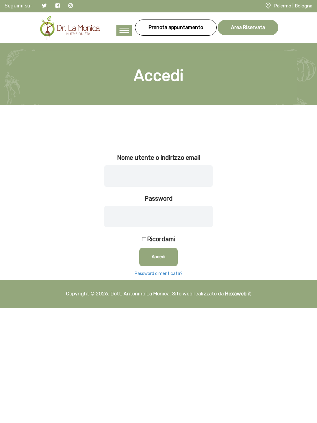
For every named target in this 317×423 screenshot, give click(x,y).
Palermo (282, 6)
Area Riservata (248, 27)
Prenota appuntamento (176, 27)
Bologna (303, 6)
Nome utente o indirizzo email (158, 157)
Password (159, 198)
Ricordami (161, 239)
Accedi (158, 256)
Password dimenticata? (159, 273)
